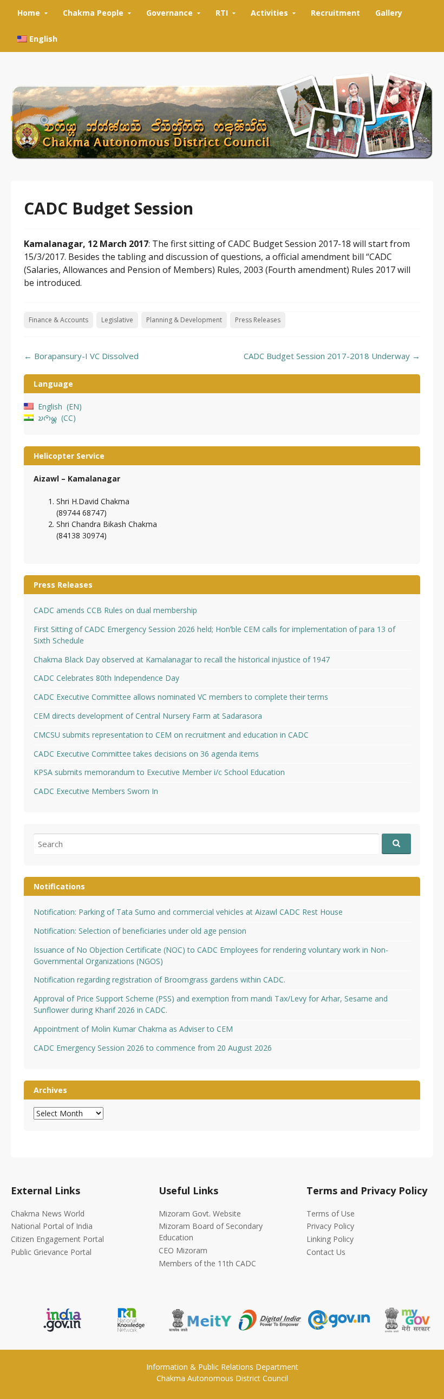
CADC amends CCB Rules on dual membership (115, 610)
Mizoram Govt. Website (200, 1213)
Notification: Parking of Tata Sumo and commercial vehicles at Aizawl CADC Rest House (188, 912)
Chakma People (93, 13)
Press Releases (257, 319)
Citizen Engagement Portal (57, 1239)
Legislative (117, 319)
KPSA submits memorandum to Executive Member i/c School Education (159, 772)
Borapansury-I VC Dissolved (81, 355)
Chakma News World (47, 1213)
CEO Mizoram (183, 1250)
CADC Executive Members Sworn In (96, 791)
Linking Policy (330, 1239)
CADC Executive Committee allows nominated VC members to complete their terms (181, 697)
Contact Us (325, 1252)
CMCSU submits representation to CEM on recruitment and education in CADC (171, 735)
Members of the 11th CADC (207, 1263)
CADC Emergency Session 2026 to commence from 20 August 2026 (153, 1048)
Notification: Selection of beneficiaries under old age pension (140, 931)
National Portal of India (52, 1226)
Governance (169, 13)
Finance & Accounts (58, 319)
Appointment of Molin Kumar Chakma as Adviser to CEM (133, 1029)
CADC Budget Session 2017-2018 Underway (332, 355)
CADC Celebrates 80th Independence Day (106, 678)
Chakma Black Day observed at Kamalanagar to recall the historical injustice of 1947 (182, 659)
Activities (269, 13)
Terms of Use (330, 1213)
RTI (222, 13)
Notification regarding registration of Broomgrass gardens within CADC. (159, 979)
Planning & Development (184, 319)
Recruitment (335, 13)
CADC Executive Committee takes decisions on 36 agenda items (146, 754)
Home (28, 13)
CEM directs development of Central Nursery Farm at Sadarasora (148, 716)
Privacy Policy (330, 1226)
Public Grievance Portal (51, 1252)
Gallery (388, 13)
